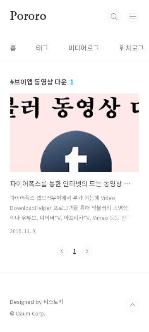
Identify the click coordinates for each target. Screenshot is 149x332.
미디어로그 (83, 48)
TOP (132, 305)
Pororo (28, 16)
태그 (42, 48)
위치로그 (131, 48)
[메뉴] (133, 16)
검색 (114, 16)
